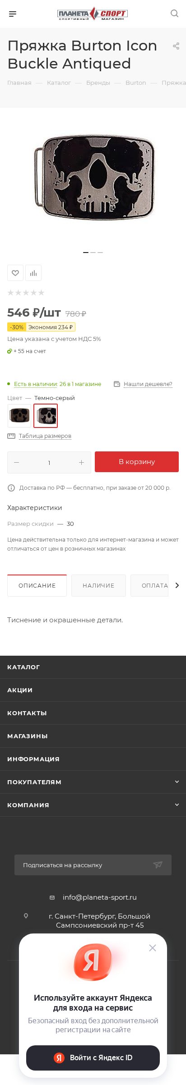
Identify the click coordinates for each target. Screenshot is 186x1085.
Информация (33, 759)
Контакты (26, 713)
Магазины (27, 736)
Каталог (23, 667)
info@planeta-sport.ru (100, 897)
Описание (37, 585)
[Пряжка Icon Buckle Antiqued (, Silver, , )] (93, 177)
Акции (20, 690)
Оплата (155, 585)
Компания (28, 805)
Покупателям (34, 782)
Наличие (99, 585)
